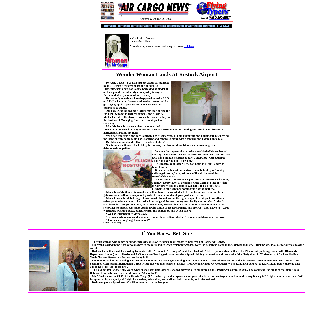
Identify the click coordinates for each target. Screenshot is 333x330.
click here (189, 46)
